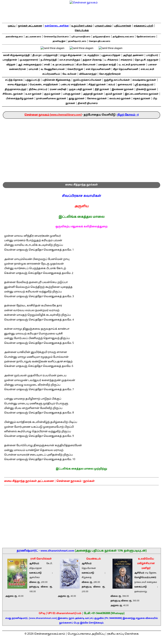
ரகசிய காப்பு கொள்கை (123, 634)
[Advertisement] (81, 148)
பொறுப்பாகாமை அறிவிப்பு (86, 634)
